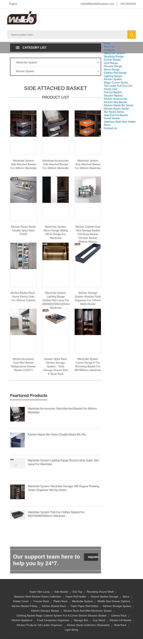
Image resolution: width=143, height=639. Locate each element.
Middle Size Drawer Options (113, 601)
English (13, 3)
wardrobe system (82, 601)
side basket (61, 591)
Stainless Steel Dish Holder (120, 121)
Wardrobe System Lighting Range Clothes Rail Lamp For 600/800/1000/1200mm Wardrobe (55, 300)
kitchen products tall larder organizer (39, 625)
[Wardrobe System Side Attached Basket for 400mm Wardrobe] (23, 123)
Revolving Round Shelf (100, 591)
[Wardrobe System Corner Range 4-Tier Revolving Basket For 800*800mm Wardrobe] (88, 321)
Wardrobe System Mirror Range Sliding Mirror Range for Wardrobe (56, 232)
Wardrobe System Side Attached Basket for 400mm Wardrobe (23, 164)
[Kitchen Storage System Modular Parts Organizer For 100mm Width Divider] (88, 253)
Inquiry (93, 557)
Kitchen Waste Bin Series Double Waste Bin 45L (57, 434)
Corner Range (112, 59)
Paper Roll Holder (76, 596)
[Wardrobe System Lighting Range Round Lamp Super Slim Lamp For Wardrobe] (17, 463)
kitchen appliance (22, 620)
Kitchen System (113, 79)
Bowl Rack (120, 625)
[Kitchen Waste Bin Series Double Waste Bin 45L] (17, 439)
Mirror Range (112, 69)
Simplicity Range (113, 56)
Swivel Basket (112, 118)
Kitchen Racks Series (116, 108)
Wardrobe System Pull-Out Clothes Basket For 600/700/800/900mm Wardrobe (56, 513)
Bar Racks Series (114, 111)
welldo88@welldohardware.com (97, 3)
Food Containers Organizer (53, 620)
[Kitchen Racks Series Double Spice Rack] (23, 189)
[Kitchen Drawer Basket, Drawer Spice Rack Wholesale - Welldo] (55, 317)
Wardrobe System (114, 53)
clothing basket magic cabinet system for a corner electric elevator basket (62, 615)
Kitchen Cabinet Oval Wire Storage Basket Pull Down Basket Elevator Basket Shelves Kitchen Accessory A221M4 (87, 236)
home (107, 43)
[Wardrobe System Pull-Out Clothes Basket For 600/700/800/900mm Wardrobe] (17, 514)
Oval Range (111, 62)
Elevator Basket (113, 95)
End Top (77, 591)
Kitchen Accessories (115, 98)
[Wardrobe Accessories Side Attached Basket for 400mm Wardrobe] (55, 123)
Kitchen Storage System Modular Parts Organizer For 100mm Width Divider (88, 298)
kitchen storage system (117, 606)
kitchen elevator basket (45, 610)
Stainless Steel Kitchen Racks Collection (37, 596)
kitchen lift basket (120, 620)
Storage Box (81, 620)
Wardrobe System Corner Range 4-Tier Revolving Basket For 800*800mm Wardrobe (87, 364)
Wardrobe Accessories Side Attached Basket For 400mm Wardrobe (62, 410)
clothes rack (119, 615)
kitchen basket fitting (24, 606)
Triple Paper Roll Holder (84, 606)
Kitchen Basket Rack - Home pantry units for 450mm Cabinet (23, 296)
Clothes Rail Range (115, 72)
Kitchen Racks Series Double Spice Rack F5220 (23, 230)
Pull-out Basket (113, 92)
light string (71, 629)
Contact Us (110, 128)
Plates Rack (60, 601)
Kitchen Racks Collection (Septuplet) (88, 625)
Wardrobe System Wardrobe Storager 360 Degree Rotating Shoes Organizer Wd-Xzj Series (63, 488)
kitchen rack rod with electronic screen (87, 610)
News (107, 124)
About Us (109, 46)
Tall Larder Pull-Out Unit (118, 85)
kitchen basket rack (54, 606)
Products (109, 49)
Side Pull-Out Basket (116, 115)
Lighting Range (113, 75)
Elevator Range (113, 66)
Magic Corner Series (116, 82)
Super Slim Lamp (39, 591)
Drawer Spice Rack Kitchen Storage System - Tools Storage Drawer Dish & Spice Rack (55, 366)
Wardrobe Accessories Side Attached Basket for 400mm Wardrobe (55, 164)
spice (126, 596)
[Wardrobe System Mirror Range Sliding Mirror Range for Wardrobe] (55, 189)
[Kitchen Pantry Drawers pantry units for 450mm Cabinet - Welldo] (23, 255)
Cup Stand (99, 620)
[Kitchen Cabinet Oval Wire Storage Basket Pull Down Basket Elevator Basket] (88, 189)
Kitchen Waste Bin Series (118, 105)
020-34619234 (128, 3)
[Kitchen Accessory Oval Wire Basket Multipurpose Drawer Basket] (23, 321)
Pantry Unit (110, 89)
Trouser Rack (41, 601)
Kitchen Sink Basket (115, 102)
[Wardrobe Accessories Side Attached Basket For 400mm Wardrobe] (17, 414)
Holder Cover (21, 601)
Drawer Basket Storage (104, 596)
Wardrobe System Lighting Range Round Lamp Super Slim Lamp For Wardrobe (63, 462)
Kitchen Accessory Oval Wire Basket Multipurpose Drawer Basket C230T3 (23, 364)
